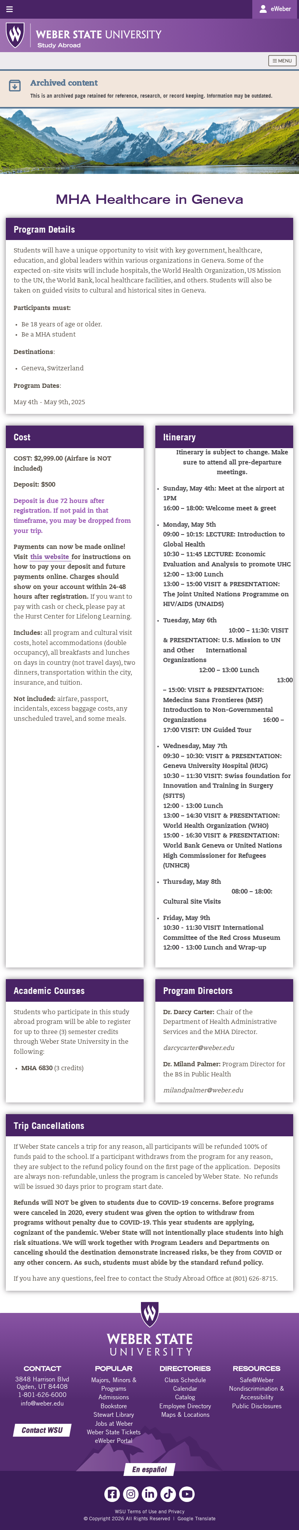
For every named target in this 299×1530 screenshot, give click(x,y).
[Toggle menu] (9, 9)
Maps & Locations (185, 1414)
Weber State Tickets (114, 1432)
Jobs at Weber (114, 1423)
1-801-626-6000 (42, 1395)
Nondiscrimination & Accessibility (256, 1393)
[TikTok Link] (168, 1494)
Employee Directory (185, 1406)
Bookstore (113, 1406)
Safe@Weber (257, 1380)
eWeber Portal (113, 1440)
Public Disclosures (256, 1406)
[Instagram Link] (131, 1494)
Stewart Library (113, 1414)
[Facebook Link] (112, 1494)
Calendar (185, 1388)
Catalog (185, 1397)
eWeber (281, 8)
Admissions (113, 1397)
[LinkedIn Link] (149, 1494)
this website (50, 557)
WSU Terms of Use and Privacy (150, 1511)
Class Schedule (185, 1380)
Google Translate (197, 1518)
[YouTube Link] (187, 1494)
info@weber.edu (42, 1403)
